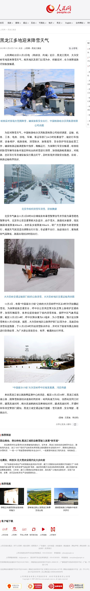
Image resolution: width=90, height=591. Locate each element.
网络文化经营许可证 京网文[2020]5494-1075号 (45, 569)
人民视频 (43, 535)
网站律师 (83, 546)
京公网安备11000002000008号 (52, 572)
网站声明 (75, 546)
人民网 (2, 30)
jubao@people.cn (68, 553)
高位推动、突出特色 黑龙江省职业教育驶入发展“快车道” (29, 440)
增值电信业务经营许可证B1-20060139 (44, 562)
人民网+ (14, 535)
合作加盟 (50, 546)
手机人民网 (24, 535)
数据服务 (67, 546)
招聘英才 (34, 546)
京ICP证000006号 (34, 572)
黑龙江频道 (12, 30)
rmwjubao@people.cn (77, 557)
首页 (2, 23)
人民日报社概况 (6, 546)
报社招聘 (26, 546)
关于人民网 (17, 546)
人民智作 (53, 535)
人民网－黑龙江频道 (32, 48)
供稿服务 (59, 546)
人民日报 (5, 535)
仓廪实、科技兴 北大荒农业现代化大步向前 (22, 460)
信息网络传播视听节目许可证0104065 (13, 569)
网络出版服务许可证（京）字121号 (76, 569)
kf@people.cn (23, 557)
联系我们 (48, 548)
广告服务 (42, 546)
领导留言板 (34, 535)
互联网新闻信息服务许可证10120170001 (14, 562)
